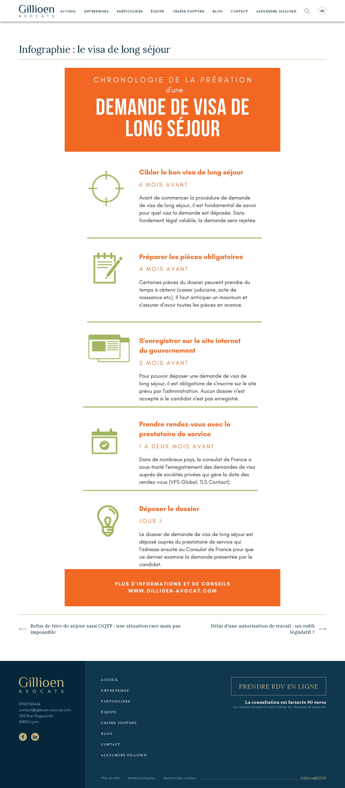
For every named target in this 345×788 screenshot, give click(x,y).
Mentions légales (141, 778)
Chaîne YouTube (189, 11)
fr (322, 11)
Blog (218, 11)
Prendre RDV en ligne (278, 686)
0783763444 (29, 704)
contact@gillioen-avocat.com (45, 710)
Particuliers (130, 11)
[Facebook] (23, 737)
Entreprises (96, 11)
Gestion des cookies (179, 778)
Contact (239, 11)
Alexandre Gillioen (276, 11)
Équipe (157, 11)
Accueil (68, 11)
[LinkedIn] (35, 737)
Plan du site (110, 778)
